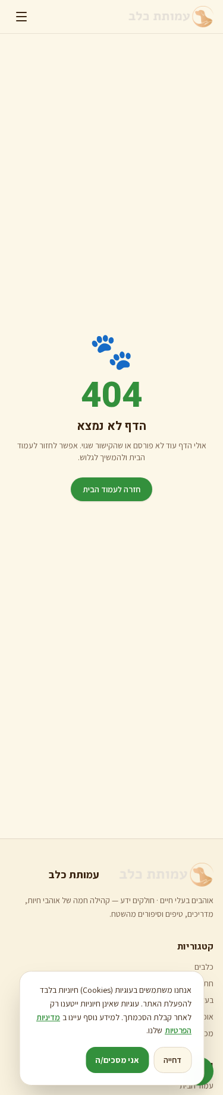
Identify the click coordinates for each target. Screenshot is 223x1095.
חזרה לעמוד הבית (111, 489)
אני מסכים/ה (117, 1060)
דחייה (172, 1060)
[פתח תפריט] (21, 17)
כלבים (203, 966)
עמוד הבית (196, 1085)
